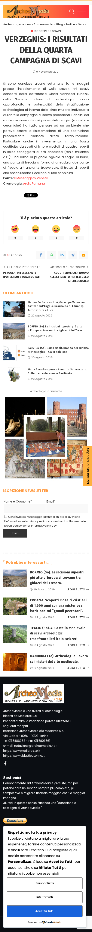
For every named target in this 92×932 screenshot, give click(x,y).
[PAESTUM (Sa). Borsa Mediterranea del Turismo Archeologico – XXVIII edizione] (14, 353)
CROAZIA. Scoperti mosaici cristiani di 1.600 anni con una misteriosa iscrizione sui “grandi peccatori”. (58, 605)
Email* (50, 502)
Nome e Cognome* (18, 502)
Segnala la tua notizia (88, 466)
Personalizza (45, 883)
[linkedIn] (62, 255)
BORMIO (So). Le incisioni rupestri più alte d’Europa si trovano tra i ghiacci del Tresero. (57, 577)
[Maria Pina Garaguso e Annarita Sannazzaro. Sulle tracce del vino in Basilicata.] (14, 374)
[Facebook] (40, 255)
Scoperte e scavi (47, 31)
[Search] (71, 11)
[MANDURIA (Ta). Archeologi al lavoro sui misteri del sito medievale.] (15, 662)
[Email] (83, 255)
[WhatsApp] (51, 255)
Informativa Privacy (44, 525)
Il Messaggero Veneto (31, 178)
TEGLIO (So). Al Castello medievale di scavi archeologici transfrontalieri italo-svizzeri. (57, 633)
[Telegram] (72, 255)
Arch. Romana (34, 183)
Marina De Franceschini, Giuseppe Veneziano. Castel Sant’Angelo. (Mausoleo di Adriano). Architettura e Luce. (57, 306)
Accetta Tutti (44, 911)
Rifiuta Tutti (44, 897)
